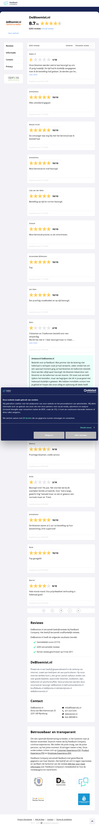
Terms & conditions (64, 819)
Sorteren (69, 45)
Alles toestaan (81, 435)
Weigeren (49, 435)
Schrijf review (47, 28)
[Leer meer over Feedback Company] (84, 782)
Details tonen (86, 427)
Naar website (13, 33)
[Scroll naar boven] (92, 821)
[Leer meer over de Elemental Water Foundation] (84, 799)
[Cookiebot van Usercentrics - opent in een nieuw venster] (85, 391)
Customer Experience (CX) (69, 750)
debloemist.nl (71, 714)
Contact (50, 819)
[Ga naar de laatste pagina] (78, 611)
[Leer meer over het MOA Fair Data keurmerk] (61, 782)
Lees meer (33, 74)
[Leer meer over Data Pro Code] (38, 782)
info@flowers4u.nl (73, 707)
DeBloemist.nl (39, 17)
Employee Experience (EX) (59, 753)
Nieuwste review (82, 45)
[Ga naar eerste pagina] (44, 611)
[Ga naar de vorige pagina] (52, 611)
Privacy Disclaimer (25, 819)
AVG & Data (39, 819)
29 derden (27, 418)
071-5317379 (70, 710)
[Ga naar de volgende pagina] (70, 611)
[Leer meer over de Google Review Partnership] (38, 799)
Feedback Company (51, 823)
